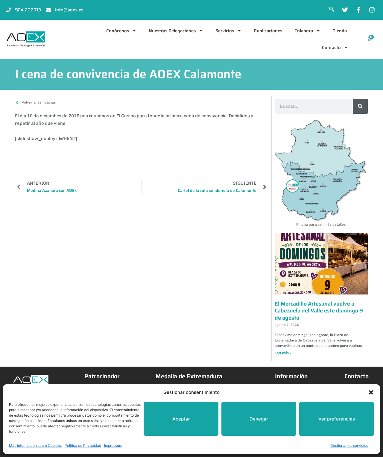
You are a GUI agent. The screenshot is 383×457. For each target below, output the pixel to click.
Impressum (113, 445)
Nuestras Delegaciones (172, 30)
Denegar (259, 419)
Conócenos (117, 30)
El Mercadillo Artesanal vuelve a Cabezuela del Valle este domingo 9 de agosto (319, 311)
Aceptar (181, 419)
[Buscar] (360, 106)
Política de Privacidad (83, 445)
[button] (371, 392)
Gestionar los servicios (349, 445)
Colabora (303, 30)
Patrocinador (102, 376)
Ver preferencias (336, 419)
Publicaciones (268, 30)
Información (291, 376)
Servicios (224, 30)
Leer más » (283, 353)
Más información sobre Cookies (35, 445)
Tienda (340, 30)
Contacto (331, 47)
